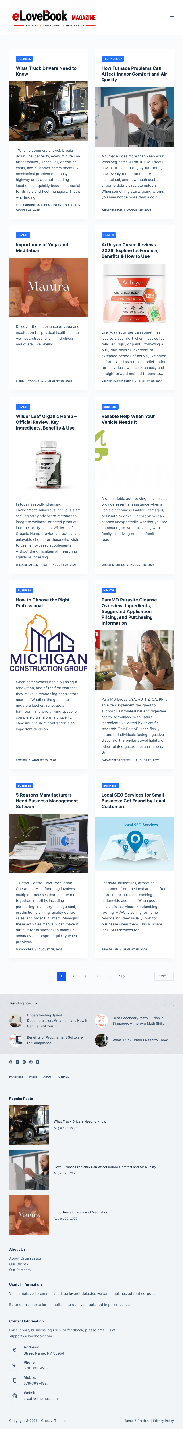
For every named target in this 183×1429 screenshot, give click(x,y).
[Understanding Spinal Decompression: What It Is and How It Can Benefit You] (16, 1021)
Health (23, 235)
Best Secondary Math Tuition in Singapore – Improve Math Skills (138, 1021)
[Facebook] (10, 1062)
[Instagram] (24, 1062)
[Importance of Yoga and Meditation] (48, 287)
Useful (63, 1076)
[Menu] (172, 18)
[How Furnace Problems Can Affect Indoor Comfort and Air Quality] (134, 117)
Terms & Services (137, 1421)
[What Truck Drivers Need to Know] (48, 111)
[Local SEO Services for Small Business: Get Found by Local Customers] (134, 843)
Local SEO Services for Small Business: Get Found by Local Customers (133, 800)
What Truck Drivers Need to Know (140, 1040)
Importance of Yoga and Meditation (81, 1212)
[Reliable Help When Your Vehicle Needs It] (134, 459)
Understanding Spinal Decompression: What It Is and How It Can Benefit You (57, 1020)
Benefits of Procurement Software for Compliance (55, 1040)
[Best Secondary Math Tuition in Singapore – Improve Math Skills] (101, 1021)
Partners (16, 1076)
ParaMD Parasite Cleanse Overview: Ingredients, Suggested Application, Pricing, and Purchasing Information (129, 611)
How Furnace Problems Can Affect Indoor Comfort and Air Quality (134, 74)
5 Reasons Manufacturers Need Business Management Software (47, 800)
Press (33, 1076)
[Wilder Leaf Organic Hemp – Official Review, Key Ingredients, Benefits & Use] (48, 465)
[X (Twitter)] (17, 1062)
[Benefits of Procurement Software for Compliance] (16, 1040)
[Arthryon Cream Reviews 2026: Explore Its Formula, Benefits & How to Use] (134, 293)
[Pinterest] (31, 1062)
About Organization (25, 1258)
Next (162, 976)
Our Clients (18, 1264)
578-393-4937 (36, 1368)
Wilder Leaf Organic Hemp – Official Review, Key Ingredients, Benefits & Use (46, 422)
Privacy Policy (163, 1421)
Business (24, 58)
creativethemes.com (41, 1398)
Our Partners (20, 1270)
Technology (112, 58)
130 (122, 976)
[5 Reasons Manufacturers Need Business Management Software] (48, 843)
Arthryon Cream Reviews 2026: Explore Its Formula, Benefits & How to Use (130, 250)
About (48, 1076)
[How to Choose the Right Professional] (48, 642)
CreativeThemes (54, 1421)
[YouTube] (37, 1062)
